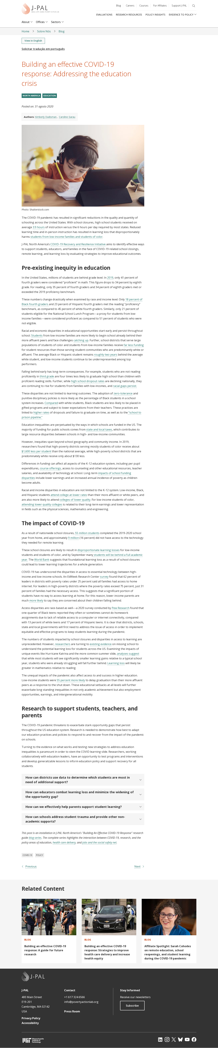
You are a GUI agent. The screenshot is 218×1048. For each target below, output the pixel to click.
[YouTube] (187, 1039)
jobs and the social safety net (99, 842)
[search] (194, 6)
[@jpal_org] (167, 1039)
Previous (31, 866)
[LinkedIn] (160, 1039)
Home (25, 31)
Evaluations (104, 14)
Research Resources (129, 14)
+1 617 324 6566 (74, 997)
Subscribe (132, 1005)
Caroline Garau (67, 117)
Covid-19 (27, 855)
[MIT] (33, 1040)
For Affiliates (160, 5)
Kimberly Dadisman (46, 117)
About (25, 22)
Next (137, 866)
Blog (118, 5)
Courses (143, 5)
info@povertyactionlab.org (81, 1002)
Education (49, 95)
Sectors (56, 22)
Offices (40, 22)
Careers (130, 5)
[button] (83, 780)
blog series (35, 838)
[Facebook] (194, 1039)
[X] (174, 1039)
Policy (39, 855)
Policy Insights (155, 14)
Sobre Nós (44, 31)
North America (31, 95)
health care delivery (64, 842)
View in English (33, 40)
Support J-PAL (179, 5)
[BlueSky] (180, 1039)
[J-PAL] (40, 9)
